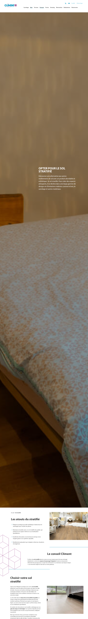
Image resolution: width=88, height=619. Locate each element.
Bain (31, 7)
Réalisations (67, 7)
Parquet (42, 7)
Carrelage (26, 7)
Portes (47, 7)
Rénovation (59, 7)
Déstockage (80, 3)
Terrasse (36, 7)
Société (73, 3)
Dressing (52, 7)
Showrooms (74, 7)
